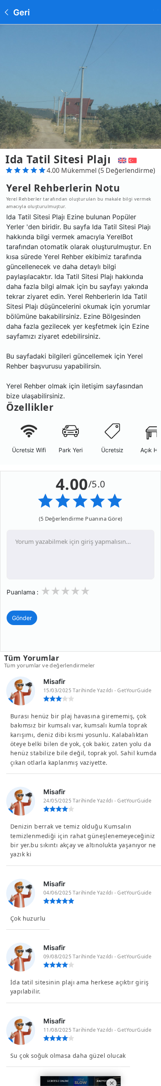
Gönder (22, 617)
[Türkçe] (133, 159)
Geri (20, 12)
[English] (121, 159)
